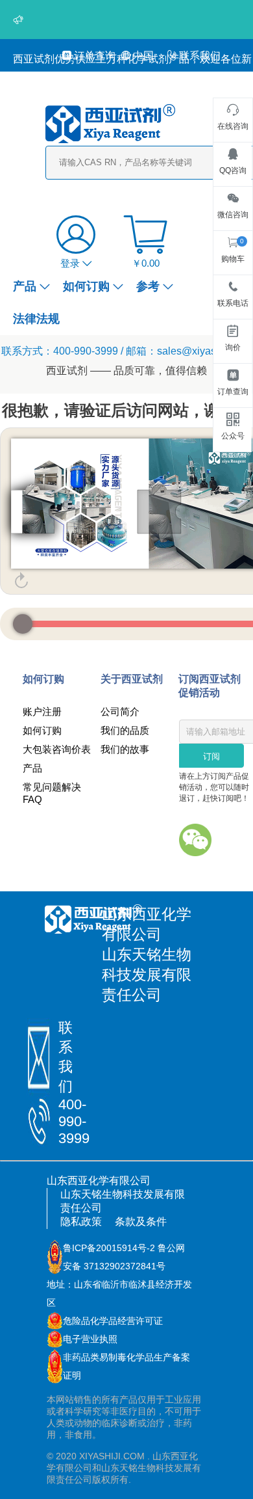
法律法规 (36, 318)
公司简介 (120, 711)
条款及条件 (141, 1221)
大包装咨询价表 (57, 749)
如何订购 (86, 286)
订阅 (211, 756)
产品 (24, 286)
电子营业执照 (90, 1339)
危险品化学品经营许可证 (113, 1321)
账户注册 (42, 711)
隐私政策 (81, 1221)
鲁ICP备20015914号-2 (109, 1248)
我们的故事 (125, 749)
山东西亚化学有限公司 (99, 1180)
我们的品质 (125, 730)
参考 (148, 286)
